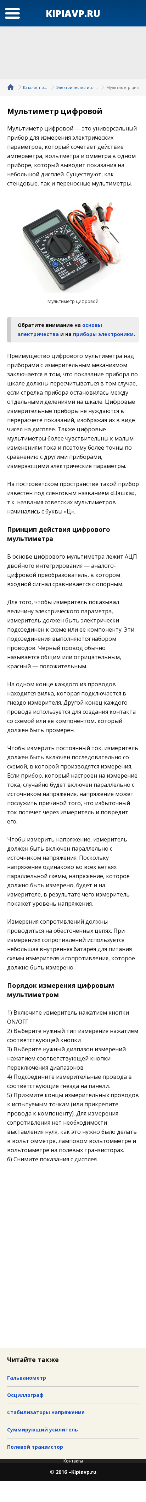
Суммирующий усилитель (42, 1429)
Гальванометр (26, 1377)
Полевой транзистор (35, 1446)
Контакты (73, 1461)
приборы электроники (103, 334)
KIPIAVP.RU (73, 13)
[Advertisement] (73, 53)
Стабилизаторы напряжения (46, 1412)
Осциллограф (25, 1395)
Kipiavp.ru (83, 1472)
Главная (12, 87)
